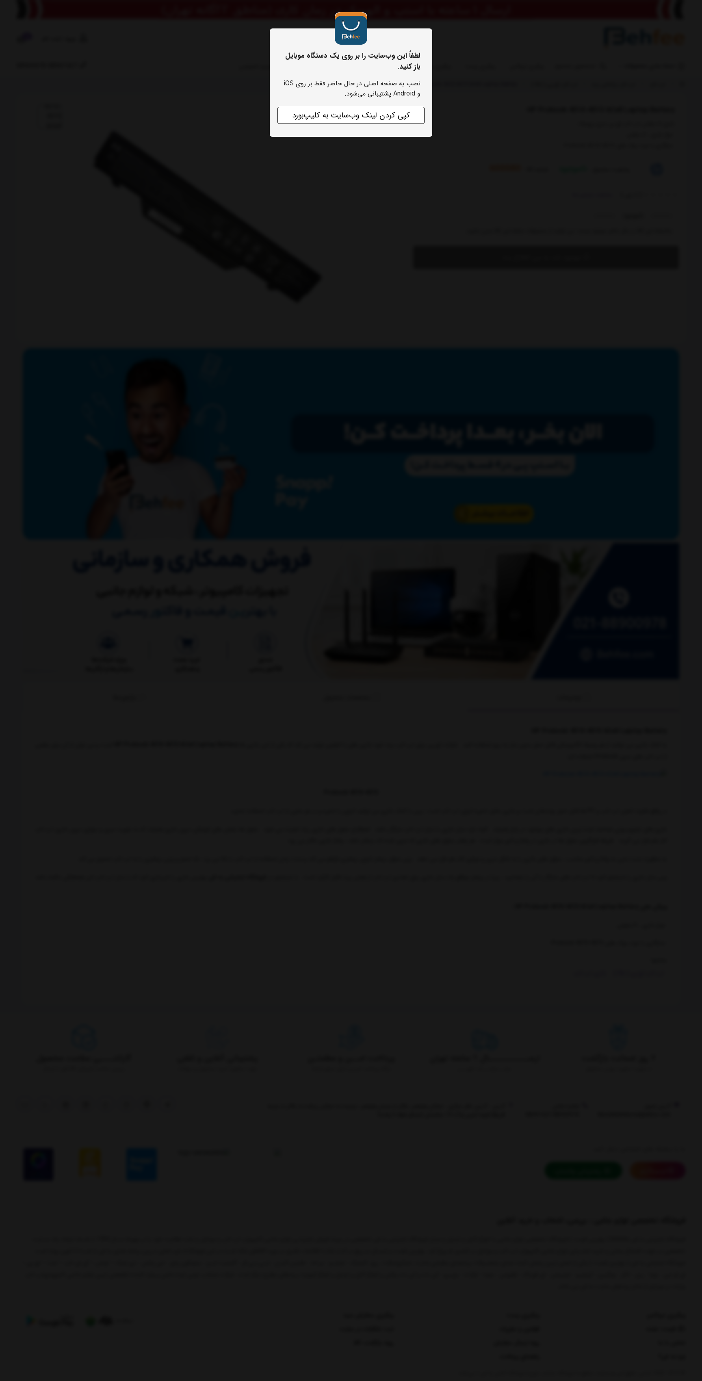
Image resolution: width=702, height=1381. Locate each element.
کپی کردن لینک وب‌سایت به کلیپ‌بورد (351, 115)
